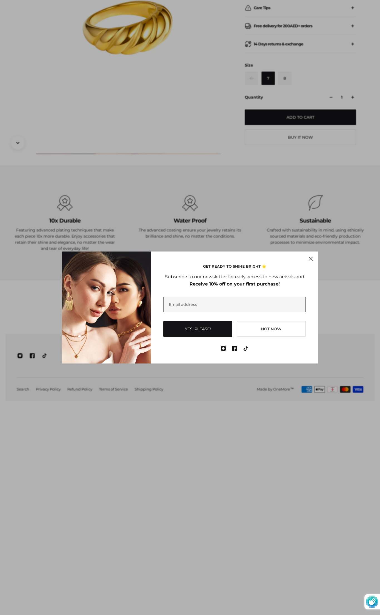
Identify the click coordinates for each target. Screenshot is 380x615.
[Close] (311, 259)
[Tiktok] (245, 348)
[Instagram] (223, 348)
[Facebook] (234, 348)
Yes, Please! (198, 328)
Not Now (271, 328)
